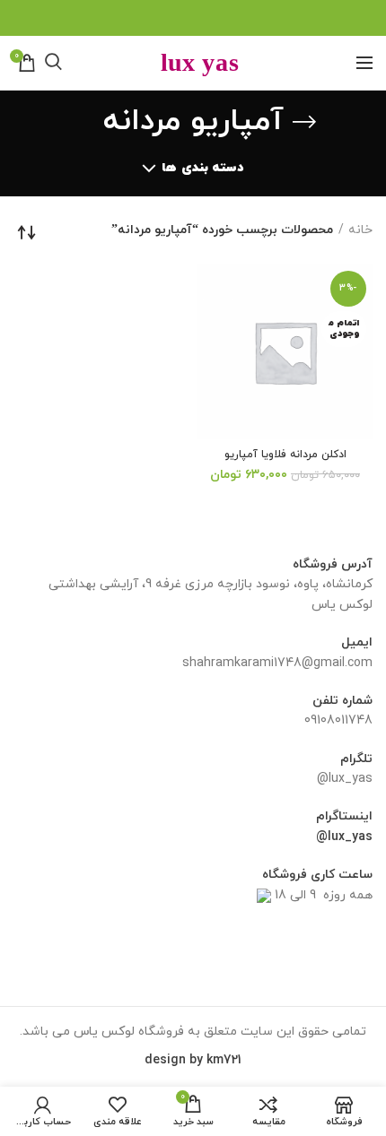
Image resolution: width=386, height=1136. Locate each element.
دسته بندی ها (202, 168)
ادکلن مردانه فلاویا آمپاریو (285, 455)
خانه (360, 229)
